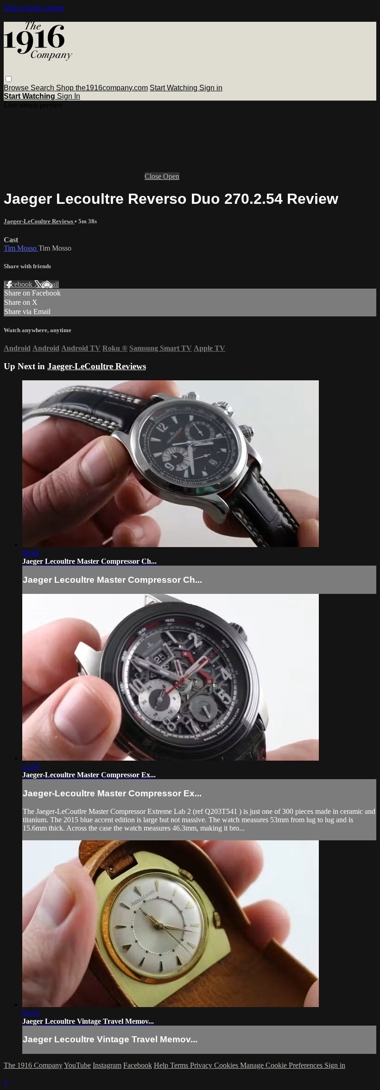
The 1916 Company (33, 1065)
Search (43, 88)
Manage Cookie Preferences (282, 1065)
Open (171, 176)
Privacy (202, 1065)
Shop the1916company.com (102, 88)
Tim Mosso (21, 248)
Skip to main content (34, 8)
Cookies (227, 1065)
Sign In (68, 96)
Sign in (210, 88)
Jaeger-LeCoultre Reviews (39, 221)
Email (50, 284)
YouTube (77, 1065)
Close (154, 176)
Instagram (107, 1065)
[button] (9, 79)
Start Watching (174, 88)
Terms (180, 1065)
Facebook (19, 284)
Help (162, 1065)
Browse (17, 88)
